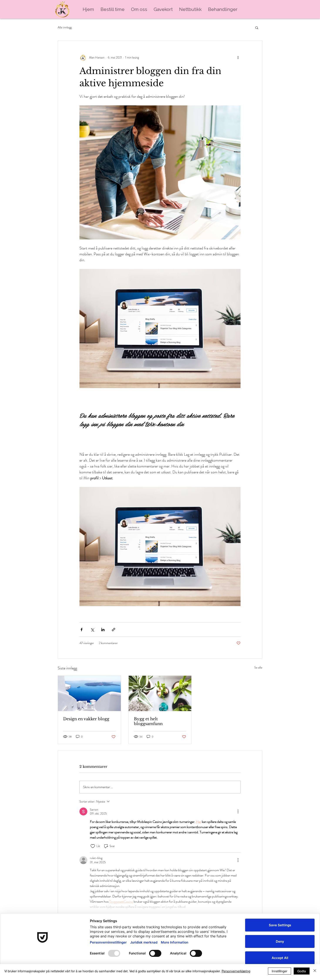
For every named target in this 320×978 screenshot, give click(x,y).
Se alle (258, 667)
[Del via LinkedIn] (103, 629)
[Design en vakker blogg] (89, 693)
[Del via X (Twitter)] (92, 629)
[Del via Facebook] (81, 629)
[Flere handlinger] (238, 57)
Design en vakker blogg (86, 719)
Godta (301, 971)
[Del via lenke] (113, 629)
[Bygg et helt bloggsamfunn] (160, 693)
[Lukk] (314, 971)
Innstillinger (279, 971)
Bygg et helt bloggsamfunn (148, 721)
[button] (257, 27)
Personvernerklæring (236, 971)
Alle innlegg (65, 27)
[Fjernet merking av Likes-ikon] (93, 846)
